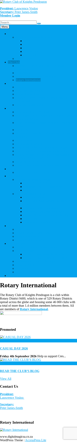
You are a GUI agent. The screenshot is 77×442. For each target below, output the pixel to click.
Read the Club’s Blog (29, 90)
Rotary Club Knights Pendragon (36, 76)
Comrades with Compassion (41, 208)
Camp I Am (23, 129)
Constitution (23, 72)
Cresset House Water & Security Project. (49, 254)
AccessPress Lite (35, 440)
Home (12, 33)
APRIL (28, 44)
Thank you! (23, 87)
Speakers (13, 108)
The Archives (24, 58)
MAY (27, 40)
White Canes (24, 140)
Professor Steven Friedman (32, 112)
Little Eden (31, 218)
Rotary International (28, 80)
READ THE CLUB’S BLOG (19, 371)
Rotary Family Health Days (33, 233)
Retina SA (30, 190)
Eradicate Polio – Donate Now (43, 186)
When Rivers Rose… (29, 94)
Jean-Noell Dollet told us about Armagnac (42, 147)
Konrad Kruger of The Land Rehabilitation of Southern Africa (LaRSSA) (44, 156)
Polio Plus (22, 229)
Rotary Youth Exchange (31, 240)
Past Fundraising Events (31, 193)
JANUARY (31, 55)
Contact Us (15, 275)
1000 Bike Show (34, 197)
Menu (5, 26)
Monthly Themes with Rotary (34, 37)
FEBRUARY (32, 51)
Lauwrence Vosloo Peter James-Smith (19, 10)
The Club (14, 62)
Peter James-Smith (11, 406)
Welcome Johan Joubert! (31, 104)
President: (7, 394)
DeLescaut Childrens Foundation (44, 211)
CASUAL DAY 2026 (37, 183)
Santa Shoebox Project (30, 161)
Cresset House (25, 250)
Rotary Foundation (27, 236)
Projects (13, 225)
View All (5, 378)
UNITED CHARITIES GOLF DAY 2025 (42, 172)
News (11, 83)
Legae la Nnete (25, 265)
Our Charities (16, 243)
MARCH (30, 48)
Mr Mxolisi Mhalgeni (29, 144)
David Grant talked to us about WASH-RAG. (44, 165)
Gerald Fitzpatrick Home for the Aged (47, 215)
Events (12, 169)
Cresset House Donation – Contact (45, 257)
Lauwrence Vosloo (12, 397)
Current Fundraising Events (33, 179)
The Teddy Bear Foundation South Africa (42, 151)
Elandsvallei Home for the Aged (36, 261)
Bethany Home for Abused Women (38, 247)
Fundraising (15, 176)
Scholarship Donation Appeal (42, 222)
